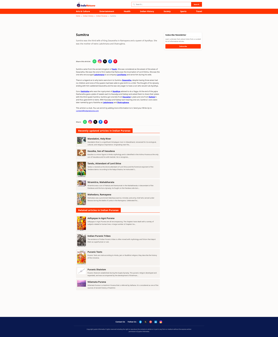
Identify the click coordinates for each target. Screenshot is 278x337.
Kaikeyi (152, 97)
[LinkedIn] (155, 322)
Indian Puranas (101, 16)
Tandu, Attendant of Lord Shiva (104, 163)
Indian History (147, 11)
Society (167, 11)
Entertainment (107, 11)
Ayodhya (116, 91)
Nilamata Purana (97, 281)
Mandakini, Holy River (99, 138)
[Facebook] (140, 322)
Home (78, 16)
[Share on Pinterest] (115, 61)
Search (196, 4)
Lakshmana (99, 74)
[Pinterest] (150, 322)
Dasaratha (126, 80)
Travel (199, 11)
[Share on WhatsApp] (94, 61)
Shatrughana (123, 102)
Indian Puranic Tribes (99, 235)
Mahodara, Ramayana (99, 194)
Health (127, 11)
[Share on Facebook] (110, 61)
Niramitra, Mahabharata (101, 182)
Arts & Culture (83, 11)
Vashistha (85, 91)
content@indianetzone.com (87, 111)
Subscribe (183, 46)
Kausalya (127, 97)
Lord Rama (121, 74)
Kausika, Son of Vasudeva (101, 151)
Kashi (114, 69)
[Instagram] (161, 322)
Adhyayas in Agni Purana (101, 218)
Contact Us (120, 322)
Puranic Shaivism (97, 269)
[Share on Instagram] (100, 61)
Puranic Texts (95, 251)
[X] (145, 322)
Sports (183, 11)
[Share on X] (105, 61)
